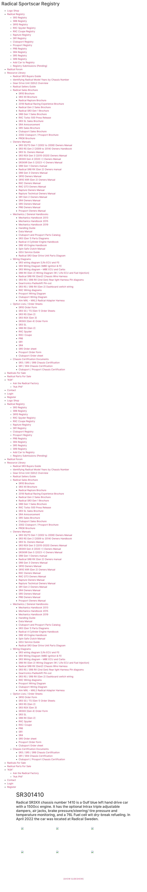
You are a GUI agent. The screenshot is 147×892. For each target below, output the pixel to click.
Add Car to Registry (24, 62)
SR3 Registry (20, 17)
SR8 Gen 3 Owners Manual (33, 172)
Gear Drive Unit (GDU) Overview (30, 83)
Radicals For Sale (16, 372)
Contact (11, 390)
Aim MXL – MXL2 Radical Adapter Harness (42, 300)
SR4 (21, 345)
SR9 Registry (20, 59)
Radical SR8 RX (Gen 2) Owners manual (40, 169)
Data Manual (25, 231)
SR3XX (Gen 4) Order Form (33, 321)
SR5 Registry (20, 55)
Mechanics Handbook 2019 (33, 224)
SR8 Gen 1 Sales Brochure (33, 114)
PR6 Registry (20, 48)
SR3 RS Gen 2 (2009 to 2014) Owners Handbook (45, 148)
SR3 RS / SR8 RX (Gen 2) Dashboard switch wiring (46, 286)
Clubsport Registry (23, 41)
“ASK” (10, 379)
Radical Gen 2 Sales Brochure (35, 107)
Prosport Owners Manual (32, 210)
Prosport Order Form (30, 352)
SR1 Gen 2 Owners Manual (33, 197)
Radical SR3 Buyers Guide (27, 76)
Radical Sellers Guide (24, 86)
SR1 (21, 341)
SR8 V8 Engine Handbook (33, 245)
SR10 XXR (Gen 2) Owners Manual (37, 179)
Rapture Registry (22, 34)
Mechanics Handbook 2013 (33, 217)
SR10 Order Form (28, 307)
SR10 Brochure (26, 93)
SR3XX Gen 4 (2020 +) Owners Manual (40, 159)
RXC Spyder (25, 331)
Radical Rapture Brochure (32, 100)
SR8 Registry (20, 21)
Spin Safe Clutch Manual (32, 248)
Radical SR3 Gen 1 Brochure (34, 110)
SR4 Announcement (29, 124)
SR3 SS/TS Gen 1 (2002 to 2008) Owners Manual (45, 145)
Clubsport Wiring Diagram (33, 297)
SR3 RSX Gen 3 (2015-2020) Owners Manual (43, 155)
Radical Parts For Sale (19, 376)
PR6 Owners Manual (29, 207)
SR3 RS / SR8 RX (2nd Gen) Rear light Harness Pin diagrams (51, 279)
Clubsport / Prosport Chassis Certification (42, 369)
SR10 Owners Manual (30, 176)
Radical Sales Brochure (25, 90)
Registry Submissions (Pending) (30, 65)
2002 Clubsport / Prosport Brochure (38, 134)
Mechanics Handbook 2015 (33, 221)
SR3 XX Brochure (28, 96)
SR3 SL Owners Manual (31, 152)
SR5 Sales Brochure (29, 128)
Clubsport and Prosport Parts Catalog (39, 234)
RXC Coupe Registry (24, 31)
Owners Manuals (22, 141)
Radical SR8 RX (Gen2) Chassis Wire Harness (43, 276)
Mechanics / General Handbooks (30, 214)
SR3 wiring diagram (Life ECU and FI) (39, 262)
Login (10, 393)
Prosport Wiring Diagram (32, 293)
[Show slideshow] (73, 879)
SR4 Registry (20, 52)
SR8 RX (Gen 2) (27, 328)
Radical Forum (15, 69)
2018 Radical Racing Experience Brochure (41, 103)
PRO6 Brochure (27, 138)
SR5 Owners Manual (29, 203)
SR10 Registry (20, 24)
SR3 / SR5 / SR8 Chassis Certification (39, 362)
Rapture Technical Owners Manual (37, 193)
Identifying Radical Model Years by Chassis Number (41, 79)
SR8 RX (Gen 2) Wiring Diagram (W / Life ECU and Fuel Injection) (54, 272)
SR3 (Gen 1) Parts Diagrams (34, 238)
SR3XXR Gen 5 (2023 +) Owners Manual (40, 162)
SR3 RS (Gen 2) (27, 314)
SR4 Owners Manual (29, 200)
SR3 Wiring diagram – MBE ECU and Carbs (42, 269)
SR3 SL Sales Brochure (31, 121)
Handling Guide (27, 228)
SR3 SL (22, 324)
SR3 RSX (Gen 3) (28, 317)
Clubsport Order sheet (31, 355)
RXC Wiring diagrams (30, 290)
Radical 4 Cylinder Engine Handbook (39, 241)
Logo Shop (13, 10)
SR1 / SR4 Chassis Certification (36, 366)
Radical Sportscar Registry (30, 3)
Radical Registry (16, 14)
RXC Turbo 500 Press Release (35, 117)
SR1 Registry (19, 38)
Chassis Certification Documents (31, 359)
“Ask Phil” (18, 386)
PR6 (21, 338)
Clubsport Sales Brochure (33, 131)
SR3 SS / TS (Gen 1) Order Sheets (37, 310)
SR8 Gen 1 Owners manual (33, 165)
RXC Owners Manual (30, 183)
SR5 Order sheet (27, 348)
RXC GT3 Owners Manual (32, 186)
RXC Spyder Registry (24, 27)
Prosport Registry (22, 45)
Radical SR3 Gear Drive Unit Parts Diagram (42, 255)
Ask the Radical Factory (26, 383)
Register (11, 397)
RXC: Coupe (25, 335)
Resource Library (16, 72)
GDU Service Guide (29, 252)
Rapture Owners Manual (32, 190)
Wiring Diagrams (22, 259)
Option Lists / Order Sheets (27, 303)
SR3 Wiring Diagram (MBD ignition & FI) (40, 266)
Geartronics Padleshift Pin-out (35, 283)
